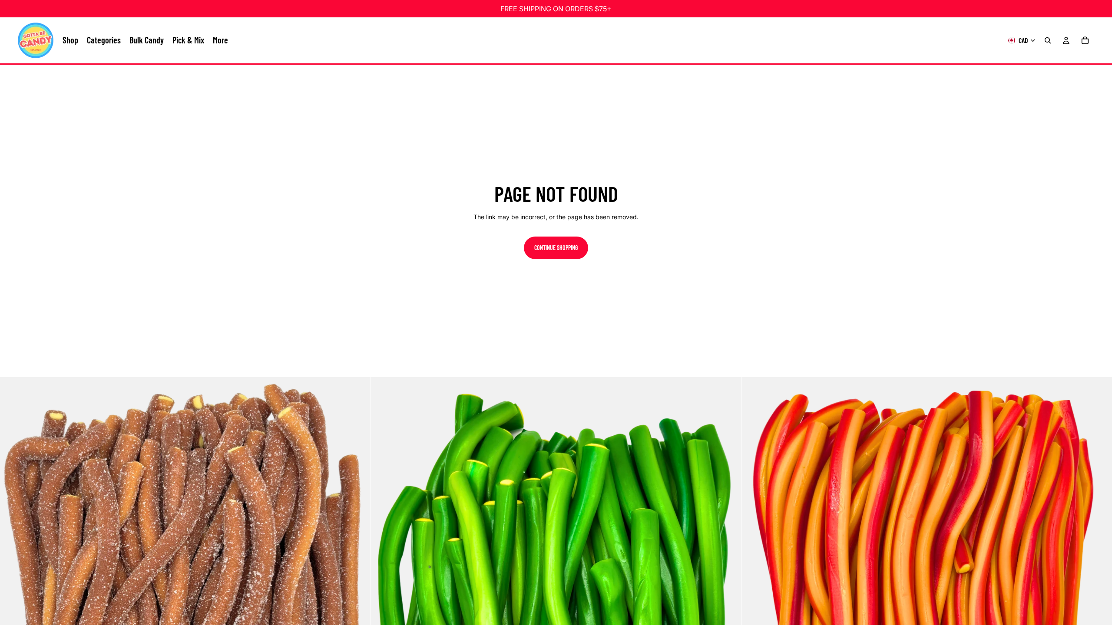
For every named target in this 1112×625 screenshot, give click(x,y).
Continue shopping (556, 247)
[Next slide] (357, 562)
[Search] (1047, 40)
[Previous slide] (13, 562)
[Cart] (1085, 40)
